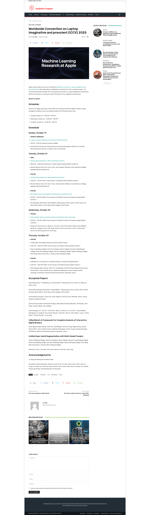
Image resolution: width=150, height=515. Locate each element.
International (54, 374)
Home (30, 21)
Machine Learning (37, 21)
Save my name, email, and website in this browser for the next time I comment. (52, 488)
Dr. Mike (35, 36)
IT (78, 435)
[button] (119, 15)
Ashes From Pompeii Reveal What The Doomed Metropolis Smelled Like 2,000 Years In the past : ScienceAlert (112, 76)
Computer (36, 374)
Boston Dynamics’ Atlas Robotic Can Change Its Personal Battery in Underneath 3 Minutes (79, 439)
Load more (106, 83)
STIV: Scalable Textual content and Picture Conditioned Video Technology (52, 217)
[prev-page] (30, 447)
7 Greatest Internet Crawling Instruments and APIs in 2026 (58, 440)
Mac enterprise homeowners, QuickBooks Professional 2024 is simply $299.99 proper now (112, 65)
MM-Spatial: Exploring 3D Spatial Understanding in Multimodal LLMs (51, 194)
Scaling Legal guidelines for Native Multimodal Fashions (47, 161)
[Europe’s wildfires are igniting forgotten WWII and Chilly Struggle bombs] (39, 432)
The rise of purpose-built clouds (39, 393)
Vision (60, 374)
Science (38, 436)
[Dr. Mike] (30, 37)
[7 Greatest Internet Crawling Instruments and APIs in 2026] (59, 432)
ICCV (48, 374)
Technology (106, 60)
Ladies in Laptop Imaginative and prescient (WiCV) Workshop (48, 140)
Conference (43, 374)
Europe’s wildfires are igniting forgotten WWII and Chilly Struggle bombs (38, 440)
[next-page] (32, 447)
